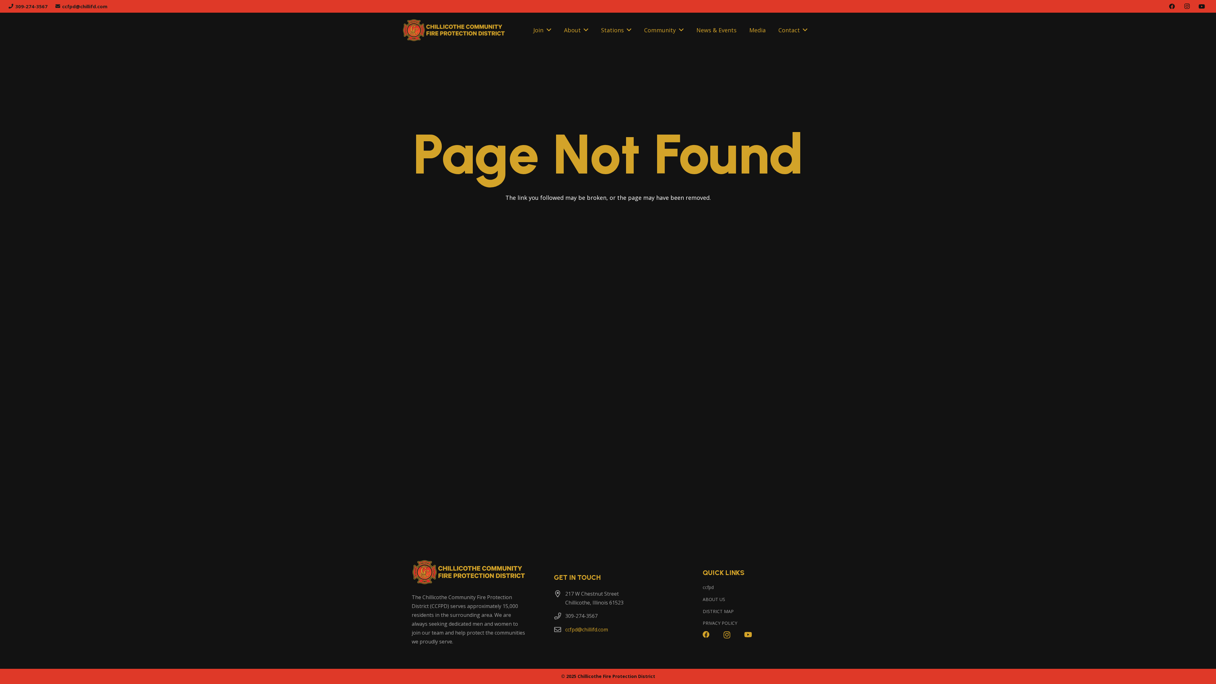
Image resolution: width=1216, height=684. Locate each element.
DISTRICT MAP (718, 611)
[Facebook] (1172, 6)
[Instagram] (1187, 6)
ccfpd (708, 587)
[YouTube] (1201, 6)
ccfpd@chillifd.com (586, 629)
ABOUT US (714, 599)
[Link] (454, 30)
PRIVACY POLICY (720, 623)
